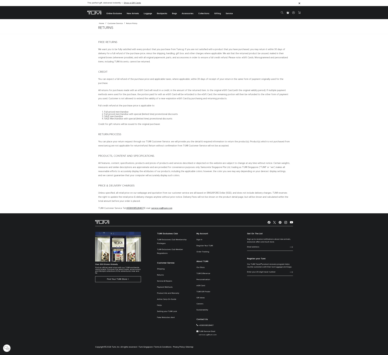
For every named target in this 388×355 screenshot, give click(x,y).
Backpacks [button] (162, 14)
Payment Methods (165, 287)
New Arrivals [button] (133, 14)
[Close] (299, 3)
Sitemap (189, 347)
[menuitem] (114, 12)
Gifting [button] (217, 14)
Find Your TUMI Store (117, 279)
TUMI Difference (203, 273)
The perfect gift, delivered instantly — (114, 3)
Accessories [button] (187, 14)
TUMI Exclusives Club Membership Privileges (172, 241)
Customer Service (115, 23)
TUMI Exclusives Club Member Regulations (170, 251)
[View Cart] (299, 12)
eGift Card (200, 286)
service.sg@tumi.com (161, 208)
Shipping (161, 269)
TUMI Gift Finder (203, 292)
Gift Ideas (200, 298)
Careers (199, 304)
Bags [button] (174, 14)
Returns (160, 275)
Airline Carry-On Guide (166, 299)
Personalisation (203, 280)
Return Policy (131, 23)
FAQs (159, 305)
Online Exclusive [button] (114, 14)
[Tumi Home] (94, 12)
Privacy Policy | (179, 347)
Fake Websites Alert (166, 317)
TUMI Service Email (207, 331)
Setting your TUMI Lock (167, 311)
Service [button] (229, 14)
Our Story (200, 267)
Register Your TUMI (204, 246)
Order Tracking (202, 252)
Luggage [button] (148, 14)
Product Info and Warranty (168, 293)
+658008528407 (135, 208)
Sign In (199, 240)
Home (101, 23)
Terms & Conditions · (163, 347)
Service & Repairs (164, 281)
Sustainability (202, 310)
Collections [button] (203, 14)
